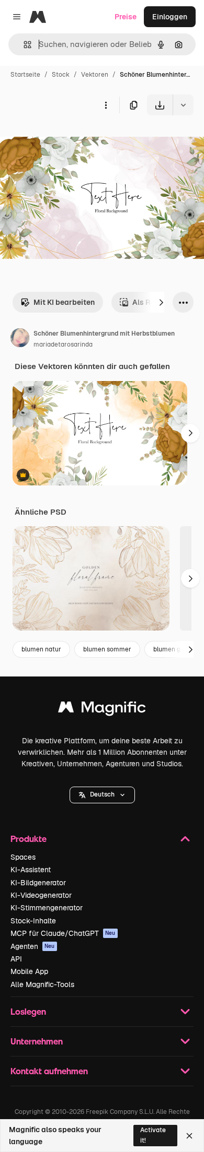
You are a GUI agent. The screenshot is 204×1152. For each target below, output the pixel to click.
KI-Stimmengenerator (46, 907)
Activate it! (153, 1135)
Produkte (28, 838)
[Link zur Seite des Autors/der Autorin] (19, 339)
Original (67, 140)
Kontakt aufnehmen (49, 1070)
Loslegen (28, 1011)
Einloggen (169, 16)
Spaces (23, 857)
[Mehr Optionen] (105, 104)
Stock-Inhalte (33, 920)
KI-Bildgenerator (38, 882)
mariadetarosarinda (63, 344)
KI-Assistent (30, 869)
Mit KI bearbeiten (64, 302)
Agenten (32, 946)
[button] (102, 795)
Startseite (25, 74)
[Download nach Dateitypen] (183, 104)
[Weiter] (161, 302)
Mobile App (29, 971)
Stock (61, 74)
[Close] (189, 1136)
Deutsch (102, 794)
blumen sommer (107, 649)
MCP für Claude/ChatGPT (63, 933)
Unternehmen (36, 1041)
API (16, 959)
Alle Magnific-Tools (42, 984)
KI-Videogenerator (41, 895)
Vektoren (94, 74)
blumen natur (41, 649)
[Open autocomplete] (23, 45)
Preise (126, 16)
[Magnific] (102, 710)
